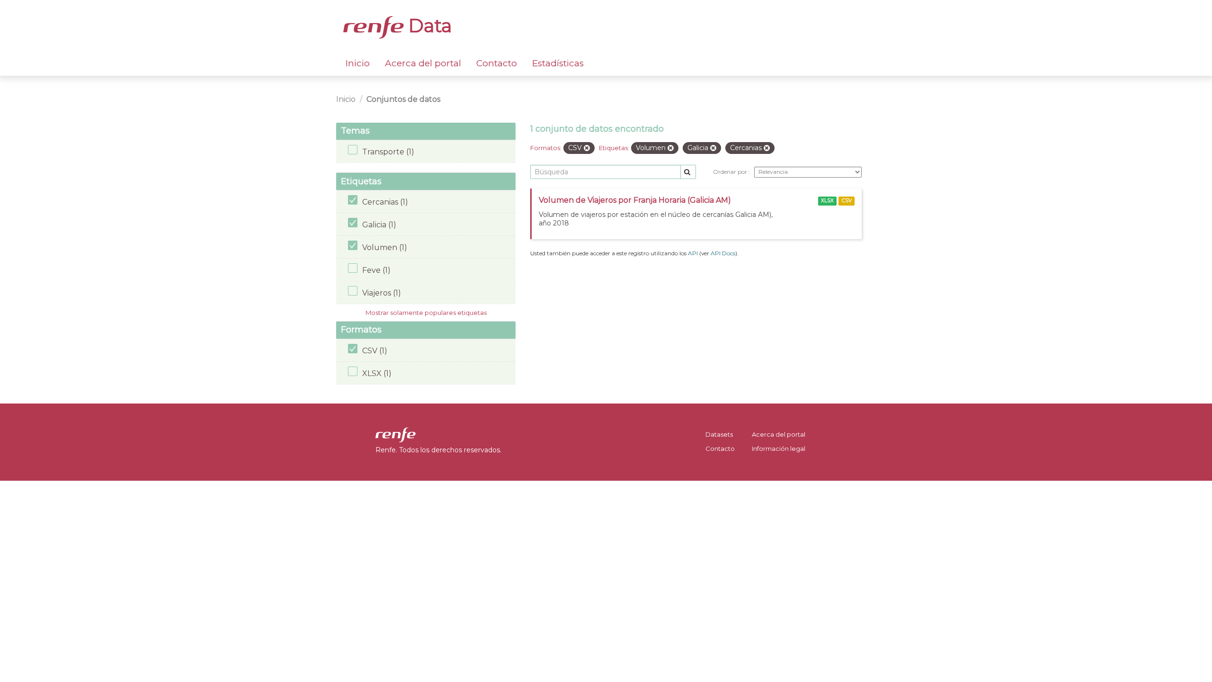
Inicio (358, 63)
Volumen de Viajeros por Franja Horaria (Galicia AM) (635, 200)
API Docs (723, 253)
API (693, 253)
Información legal (778, 448)
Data (428, 25)
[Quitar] (587, 148)
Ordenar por (731, 171)
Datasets (719, 434)
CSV (847, 200)
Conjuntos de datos (403, 99)
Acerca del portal (423, 63)
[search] (688, 172)
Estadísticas (558, 63)
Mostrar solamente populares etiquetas (426, 312)
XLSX (827, 200)
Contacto (496, 63)
